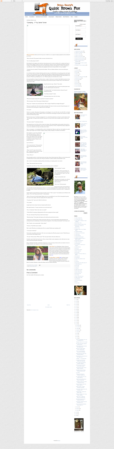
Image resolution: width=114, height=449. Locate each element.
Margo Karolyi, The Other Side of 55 (81, 262)
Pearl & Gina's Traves (78, 270)
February (77, 408)
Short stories (35, 266)
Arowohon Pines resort (78, 219)
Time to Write (77, 282)
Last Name (78, 34)
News (72, 16)
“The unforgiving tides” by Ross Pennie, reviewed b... (81, 368)
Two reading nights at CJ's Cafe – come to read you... (81, 377)
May (77, 336)
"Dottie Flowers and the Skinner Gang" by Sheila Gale (81, 380)
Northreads (77, 268)
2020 (76, 309)
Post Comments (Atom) (34, 309)
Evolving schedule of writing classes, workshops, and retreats (80, 92)
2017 (76, 314)
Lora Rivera (77, 261)
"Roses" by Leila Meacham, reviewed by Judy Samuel (80, 351)
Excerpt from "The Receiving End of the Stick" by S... (81, 402)
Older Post (68, 304)
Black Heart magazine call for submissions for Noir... (80, 399)
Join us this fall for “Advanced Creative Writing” (84, 156)
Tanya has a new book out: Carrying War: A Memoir (83, 169)
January (77, 410)
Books (76, 72)
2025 (76, 301)
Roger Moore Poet (78, 273)
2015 (76, 317)
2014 (76, 318)
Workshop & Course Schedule (41, 16)
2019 (76, 310)
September (78, 330)
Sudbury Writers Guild (78, 277)
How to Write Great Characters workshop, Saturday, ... (81, 363)
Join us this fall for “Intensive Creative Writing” (83, 162)
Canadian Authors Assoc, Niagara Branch (80, 230)
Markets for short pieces (79, 56)
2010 (76, 412)
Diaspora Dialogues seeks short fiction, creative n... (81, 384)
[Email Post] (39, 265)
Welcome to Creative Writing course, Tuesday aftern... (80, 349)
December (78, 325)
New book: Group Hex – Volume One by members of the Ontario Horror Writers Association (84, 144)
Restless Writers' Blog (78, 272)
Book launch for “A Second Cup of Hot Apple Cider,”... (81, 356)
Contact (76, 16)
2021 (76, 307)
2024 (76, 302)
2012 (76, 322)
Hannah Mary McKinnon (79, 240)
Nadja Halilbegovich (78, 264)
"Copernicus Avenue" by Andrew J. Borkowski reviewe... (81, 382)
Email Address (78, 25)
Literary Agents (51, 16)
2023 (76, 304)
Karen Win (77, 248)
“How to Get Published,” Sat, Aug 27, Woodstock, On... (81, 340)
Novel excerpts (77, 79)
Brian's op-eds (77, 227)
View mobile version (48, 307)
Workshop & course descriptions (80, 65)
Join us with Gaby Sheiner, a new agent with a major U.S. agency (84, 131)
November (78, 326)
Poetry (76, 80)
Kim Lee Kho (77, 252)
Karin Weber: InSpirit (78, 249)
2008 (76, 415)
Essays (76, 75)
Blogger (59, 440)
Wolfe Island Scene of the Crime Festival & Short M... (81, 354)
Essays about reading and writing (80, 76)
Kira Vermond (77, 255)
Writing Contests (58, 16)
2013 (76, 320)
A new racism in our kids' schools (84, 115)
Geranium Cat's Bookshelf (79, 236)
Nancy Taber (77, 265)
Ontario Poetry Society (78, 269)
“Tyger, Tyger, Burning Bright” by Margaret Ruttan (84, 149)
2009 (76, 413)
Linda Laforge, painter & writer (80, 258)
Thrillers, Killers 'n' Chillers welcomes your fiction (80, 387)
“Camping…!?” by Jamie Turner (81, 358)
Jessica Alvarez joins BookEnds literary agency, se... (81, 404)
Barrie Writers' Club (78, 222)
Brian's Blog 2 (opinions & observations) (79, 226)
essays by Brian (77, 86)
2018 (76, 312)
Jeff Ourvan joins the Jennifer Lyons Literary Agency (80, 365)
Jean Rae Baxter (77, 243)
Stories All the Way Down (79, 276)
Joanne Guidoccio (78, 246)
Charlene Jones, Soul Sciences (80, 232)
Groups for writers (78, 55)
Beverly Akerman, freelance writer (80, 224)
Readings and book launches (79, 59)
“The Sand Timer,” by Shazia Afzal (81, 121)
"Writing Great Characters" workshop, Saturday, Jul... (80, 375)
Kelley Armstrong (78, 250)
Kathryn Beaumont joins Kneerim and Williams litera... (81, 346)
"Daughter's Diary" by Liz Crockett (81, 341)
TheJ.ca (76, 281)
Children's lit (77, 73)
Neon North (77, 266)
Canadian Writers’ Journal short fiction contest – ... (81, 392)
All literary (31, 266)
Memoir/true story (78, 78)
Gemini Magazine (78, 235)
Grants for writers (78, 53)
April (77, 338)
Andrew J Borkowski (78, 217)
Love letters (78, 372)
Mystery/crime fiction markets (80, 57)
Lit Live (76, 259)
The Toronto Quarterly (78, 280)
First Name (78, 30)
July (77, 333)
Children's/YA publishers (79, 52)
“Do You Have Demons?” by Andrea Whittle (84, 137)
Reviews (76, 82)
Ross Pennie (77, 274)
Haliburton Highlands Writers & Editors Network (80, 239)
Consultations (31, 16)
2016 (76, 315)
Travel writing (77, 84)
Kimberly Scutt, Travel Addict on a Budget (80, 254)
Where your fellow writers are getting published (81, 63)
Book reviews (77, 71)
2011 (76, 323)
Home (26, 16)
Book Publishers (66, 16)
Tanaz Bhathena (77, 278)
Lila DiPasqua (77, 257)
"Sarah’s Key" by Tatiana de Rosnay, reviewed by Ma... (81, 397)
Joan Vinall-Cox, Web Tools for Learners (80, 245)
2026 (76, 299)
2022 (76, 306)
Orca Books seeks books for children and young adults (80, 361)
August (77, 331)
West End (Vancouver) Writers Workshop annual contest (81, 370)
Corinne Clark (77, 234)
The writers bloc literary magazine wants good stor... (81, 344)
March (77, 406)
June (77, 334)
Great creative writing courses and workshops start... (81, 390)
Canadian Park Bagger (78, 231)
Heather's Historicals (78, 241)
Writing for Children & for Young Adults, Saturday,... (81, 394)
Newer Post (29, 304)
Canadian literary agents (79, 51)
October (77, 328)
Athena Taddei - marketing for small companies (80, 221)
